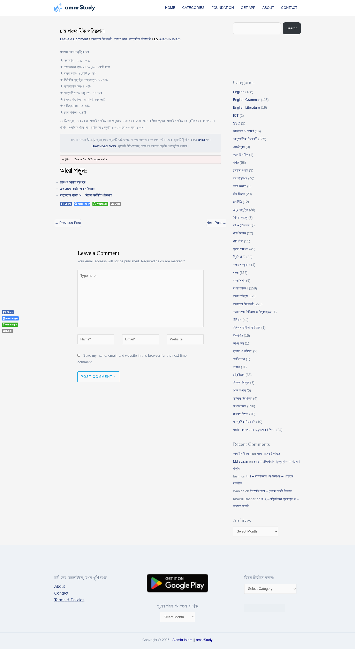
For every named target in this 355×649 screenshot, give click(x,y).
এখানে (201, 140)
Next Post (216, 223)
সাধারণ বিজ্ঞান (240, 414)
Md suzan (240, 461)
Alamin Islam (182, 640)
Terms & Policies (69, 600)
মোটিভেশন (239, 359)
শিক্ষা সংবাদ (239, 390)
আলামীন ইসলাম (242, 454)
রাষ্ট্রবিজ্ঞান (238, 375)
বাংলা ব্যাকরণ (240, 288)
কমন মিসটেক (240, 155)
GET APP (248, 8)
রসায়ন (236, 367)
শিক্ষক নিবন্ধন (241, 383)
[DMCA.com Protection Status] (264, 607)
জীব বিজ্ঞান (239, 194)
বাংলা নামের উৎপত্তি (268, 454)
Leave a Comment (74, 39)
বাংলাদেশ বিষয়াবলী (101, 39)
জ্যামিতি (237, 202)
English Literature (246, 108)
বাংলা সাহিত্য (240, 296)
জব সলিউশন (240, 178)
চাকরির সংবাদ (240, 170)
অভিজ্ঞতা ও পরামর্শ (243, 131)
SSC (236, 123)
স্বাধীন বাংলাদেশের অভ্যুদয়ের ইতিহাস (254, 430)
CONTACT (289, 8)
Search (291, 28)
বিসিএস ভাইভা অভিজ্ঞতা (246, 328)
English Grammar (246, 100)
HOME (170, 8)
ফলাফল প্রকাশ (241, 265)
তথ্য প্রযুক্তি (240, 210)
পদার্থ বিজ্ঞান (239, 233)
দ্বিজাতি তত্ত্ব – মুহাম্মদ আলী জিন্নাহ (271, 491)
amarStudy (204, 640)
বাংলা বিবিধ (239, 280)
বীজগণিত (238, 336)
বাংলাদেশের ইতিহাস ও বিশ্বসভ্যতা (252, 312)
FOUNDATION (222, 8)
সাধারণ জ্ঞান (120, 39)
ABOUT (268, 8)
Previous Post (68, 223)
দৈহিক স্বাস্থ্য (240, 218)
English (238, 92)
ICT (236, 116)
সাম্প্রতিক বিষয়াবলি (140, 39)
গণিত (236, 163)
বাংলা (236, 273)
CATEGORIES (193, 8)
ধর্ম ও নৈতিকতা (241, 225)
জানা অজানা (239, 186)
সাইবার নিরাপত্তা (242, 398)
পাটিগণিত (238, 241)
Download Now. (104, 146)
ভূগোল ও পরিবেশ (242, 351)
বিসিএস (237, 320)
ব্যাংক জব (238, 343)
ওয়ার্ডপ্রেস (239, 147)
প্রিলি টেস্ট (239, 257)
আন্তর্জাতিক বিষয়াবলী (245, 139)
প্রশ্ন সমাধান (240, 249)
